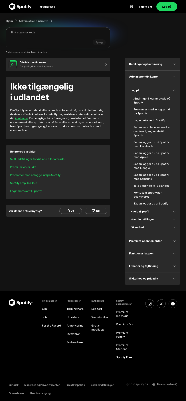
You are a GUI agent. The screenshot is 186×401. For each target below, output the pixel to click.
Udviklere (73, 317)
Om (44, 309)
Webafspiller (99, 317)
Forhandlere (75, 342)
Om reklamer (16, 393)
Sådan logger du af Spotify (151, 203)
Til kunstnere (75, 309)
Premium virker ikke (23, 167)
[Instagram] (149, 303)
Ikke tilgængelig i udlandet (151, 186)
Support (96, 309)
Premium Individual (122, 314)
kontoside (21, 118)
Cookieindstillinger (102, 385)
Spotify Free (124, 357)
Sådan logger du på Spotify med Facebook (151, 144)
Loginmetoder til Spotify (26, 191)
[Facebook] (173, 303)
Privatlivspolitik (75, 385)
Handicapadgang (40, 393)
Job (44, 317)
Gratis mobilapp (97, 327)
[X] (161, 303)
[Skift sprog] (131, 6)
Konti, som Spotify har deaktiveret (148, 195)
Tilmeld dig (144, 7)
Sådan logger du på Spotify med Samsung (151, 177)
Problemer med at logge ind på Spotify (35, 175)
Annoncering (75, 325)
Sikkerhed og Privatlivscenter (42, 385)
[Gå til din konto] (104, 64)
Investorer (73, 334)
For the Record (51, 325)
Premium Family (122, 335)
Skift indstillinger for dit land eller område (37, 159)
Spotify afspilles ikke (23, 183)
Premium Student (122, 347)
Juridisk (14, 385)
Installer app (47, 7)
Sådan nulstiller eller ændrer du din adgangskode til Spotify (152, 131)
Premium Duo (125, 324)
